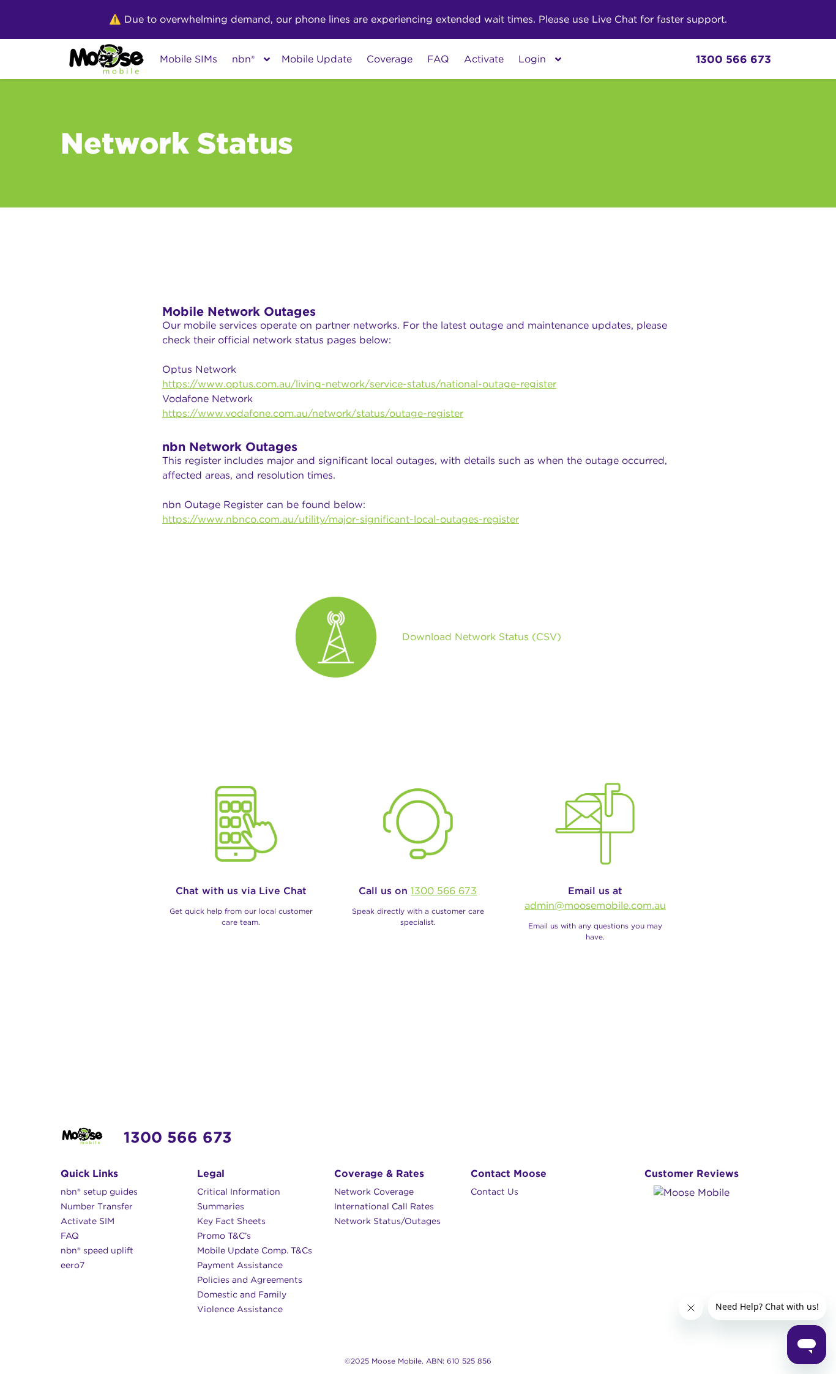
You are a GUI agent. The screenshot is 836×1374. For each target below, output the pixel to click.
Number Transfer (97, 1206)
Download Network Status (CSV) (481, 637)
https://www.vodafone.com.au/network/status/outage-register (312, 413)
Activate (484, 59)
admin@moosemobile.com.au (595, 905)
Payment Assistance (240, 1265)
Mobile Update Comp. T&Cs (254, 1250)
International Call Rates (384, 1206)
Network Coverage (374, 1192)
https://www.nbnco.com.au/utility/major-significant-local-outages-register (340, 519)
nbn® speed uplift (97, 1250)
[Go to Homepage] (106, 59)
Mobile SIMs (188, 59)
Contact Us (494, 1192)
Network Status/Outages (387, 1221)
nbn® (243, 59)
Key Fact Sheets (231, 1221)
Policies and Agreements (249, 1280)
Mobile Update (317, 59)
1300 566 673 (444, 891)
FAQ (438, 59)
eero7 (72, 1265)
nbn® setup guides (99, 1192)
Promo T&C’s (224, 1236)
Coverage (389, 59)
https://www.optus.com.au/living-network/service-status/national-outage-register (359, 384)
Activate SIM (87, 1221)
